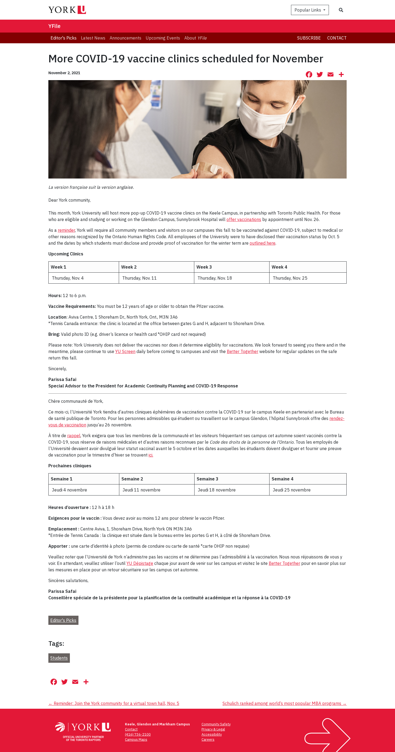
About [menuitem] (195, 38)
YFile (54, 26)
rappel (73, 435)
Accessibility (212, 734)
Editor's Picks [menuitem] (64, 38)
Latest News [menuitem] (93, 38)
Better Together (242, 351)
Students (59, 658)
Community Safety (216, 724)
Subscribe (309, 38)
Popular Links (308, 10)
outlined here (262, 243)
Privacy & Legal (213, 729)
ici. (151, 455)
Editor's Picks (63, 620)
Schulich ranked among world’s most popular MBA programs (284, 703)
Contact (337, 38)
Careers (208, 739)
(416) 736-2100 (138, 734)
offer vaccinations (244, 219)
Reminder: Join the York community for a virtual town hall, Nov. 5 (113, 703)
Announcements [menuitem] (125, 38)
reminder (66, 230)
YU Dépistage (140, 563)
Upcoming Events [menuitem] (163, 38)
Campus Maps (136, 739)
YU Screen (125, 351)
